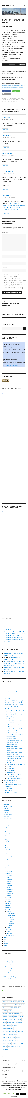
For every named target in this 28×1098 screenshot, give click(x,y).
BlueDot (17, 1004)
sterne (14, 1043)
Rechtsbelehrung (8, 1028)
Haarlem (8, 881)
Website (4, 267)
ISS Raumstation (8, 969)
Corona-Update (8, 814)
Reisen (5, 838)
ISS (21, 1013)
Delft (7, 877)
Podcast (7, 836)
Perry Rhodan (7, 697)
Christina (6, 661)
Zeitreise (5, 1049)
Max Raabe (7, 826)
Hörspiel (7, 834)
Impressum (7, 689)
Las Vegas (8, 786)
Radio (5, 832)
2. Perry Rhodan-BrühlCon (15, 728)
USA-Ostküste (9, 929)
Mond (14, 1019)
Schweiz (7, 905)
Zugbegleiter (14, 101)
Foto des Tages (8, 818)
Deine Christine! (7, 153)
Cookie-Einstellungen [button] (9, 1093)
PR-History (8, 762)
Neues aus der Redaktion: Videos (15, 756)
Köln (7, 860)
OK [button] (17, 1093)
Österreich (8, 895)
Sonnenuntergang (8, 1040)
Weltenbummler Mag (10, 977)
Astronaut (21, 1001)
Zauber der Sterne (9, 979)
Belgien (7, 840)
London (7, 869)
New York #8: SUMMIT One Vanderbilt (15, 633)
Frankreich (8, 863)
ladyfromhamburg (7, 171)
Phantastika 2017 (10, 760)
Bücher (6, 808)
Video (22, 1043)
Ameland (9, 875)
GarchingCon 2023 (9, 687)
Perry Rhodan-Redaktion (12, 746)
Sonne (18, 1037)
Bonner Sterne (8, 959)
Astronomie (6, 1004)
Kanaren (8, 911)
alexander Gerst (7, 1001)
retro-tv (6, 975)
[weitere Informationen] (12, 94)
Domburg (9, 879)
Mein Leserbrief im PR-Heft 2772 (15, 764)
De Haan (8, 842)
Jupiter (5, 1016)
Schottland (8, 903)
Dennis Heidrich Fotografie (11, 965)
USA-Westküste (8, 782)
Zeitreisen (6, 945)
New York (9, 933)
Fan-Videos (8, 699)
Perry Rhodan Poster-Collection (14, 703)
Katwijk (8, 883)
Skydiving (6, 937)
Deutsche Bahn (10, 99)
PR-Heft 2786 (10, 766)
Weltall (5, 1046)
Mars (10, 1019)
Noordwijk (9, 885)
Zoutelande (9, 893)
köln (15, 1016)
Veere (8, 887)
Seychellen (8, 907)
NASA (4, 1022)
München (9, 862)
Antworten (5, 129)
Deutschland (8, 848)
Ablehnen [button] (23, 1093)
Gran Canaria (11, 915)
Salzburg (8, 897)
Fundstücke (20, 98)
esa (19, 1007)
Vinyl (5, 941)
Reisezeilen (7, 973)
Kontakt (6, 693)
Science (5, 1034)
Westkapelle (9, 889)
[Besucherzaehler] (14, 380)
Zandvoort (9, 891)
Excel (6, 812)
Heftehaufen (7, 967)
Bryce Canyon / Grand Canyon (13, 784)
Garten (6, 824)
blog (12, 1004)
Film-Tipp (6, 816)
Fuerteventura (12, 913)
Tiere (5, 939)
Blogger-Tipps (8, 806)
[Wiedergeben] (4, 64)
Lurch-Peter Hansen (19, 99)
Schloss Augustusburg (9, 1031)
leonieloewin (6, 117)
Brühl (8, 850)
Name (3, 253)
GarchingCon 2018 (11, 738)
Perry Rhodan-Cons (10, 709)
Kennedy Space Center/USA (11, 691)
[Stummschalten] (20, 64)
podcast (14, 1025)
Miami (8, 931)
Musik (5, 828)
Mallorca (8, 927)
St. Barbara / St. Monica (11, 792)
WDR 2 (8, 101)
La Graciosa (11, 919)
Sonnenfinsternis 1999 (10, 780)
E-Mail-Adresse (6, 260)
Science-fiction (13, 1034)
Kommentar (6, 232)
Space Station (7, 1043)
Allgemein (6, 804)
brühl (22, 1004)
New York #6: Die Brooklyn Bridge (13, 637)
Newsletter (7, 695)
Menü (23, 5)
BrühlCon (5, 1007)
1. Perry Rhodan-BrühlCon (15, 734)
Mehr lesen (14, 1096)
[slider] (23, 64)
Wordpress (18, 1046)
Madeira (8, 901)
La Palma (10, 921)
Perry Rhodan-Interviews (13, 758)
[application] (14, 64)
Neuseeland (8, 871)
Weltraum (6, 943)
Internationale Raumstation (11, 1013)
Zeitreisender (8, 5)
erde (15, 1007)
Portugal (7, 899)
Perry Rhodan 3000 (11, 744)
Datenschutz (7, 685)
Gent (7, 844)
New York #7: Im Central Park (12, 635)
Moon (19, 1019)
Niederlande (8, 873)
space (16, 1040)
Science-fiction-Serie (9, 1037)
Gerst (9, 1010)
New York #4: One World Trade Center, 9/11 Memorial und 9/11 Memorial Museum (14, 663)
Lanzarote (11, 923)
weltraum (11, 1046)
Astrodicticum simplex (10, 957)
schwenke (20, 1031)
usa (18, 1043)
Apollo (15, 1001)
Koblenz (8, 858)
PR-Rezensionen (10, 772)
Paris (7, 865)
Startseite (5, 1057)
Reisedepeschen (8, 971)
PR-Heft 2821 (10, 768)
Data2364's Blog (8, 961)
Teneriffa (10, 925)
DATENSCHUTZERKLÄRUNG (12, 365)
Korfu (6, 867)
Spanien (7, 909)
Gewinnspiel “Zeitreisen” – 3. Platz (15, 701)
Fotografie (7, 820)
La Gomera (11, 917)
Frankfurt (9, 854)
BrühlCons (9, 719)
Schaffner (4, 101)
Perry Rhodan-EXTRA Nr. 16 (14, 778)
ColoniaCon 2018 (11, 736)
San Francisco (9, 790)
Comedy (4, 99)
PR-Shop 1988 (10, 770)
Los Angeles (8, 788)
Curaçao (7, 846)
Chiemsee (9, 852)
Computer (6, 810)
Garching (9, 856)
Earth (11, 1007)
